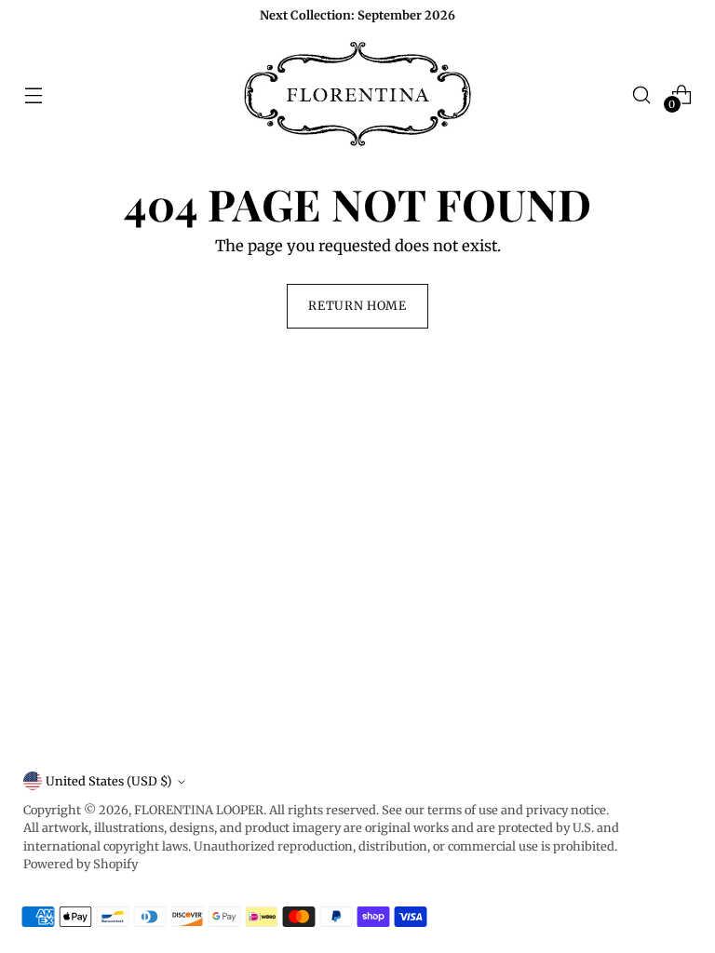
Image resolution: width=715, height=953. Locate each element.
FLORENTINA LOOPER (198, 810)
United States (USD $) (109, 781)
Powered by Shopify (80, 864)
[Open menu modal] (33, 94)
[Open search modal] (642, 94)
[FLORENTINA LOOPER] (357, 95)
